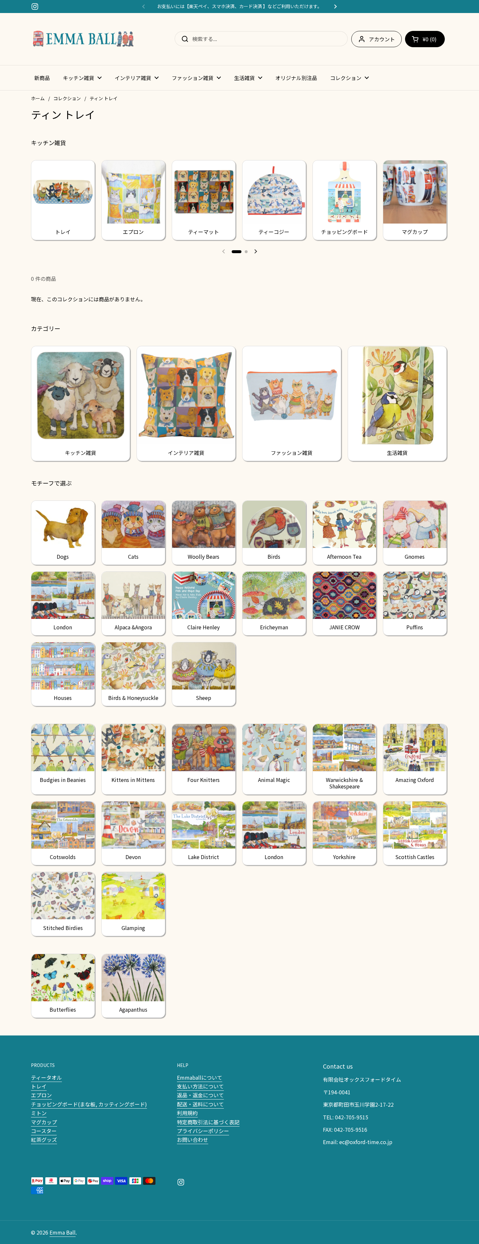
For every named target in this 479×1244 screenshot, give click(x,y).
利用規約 (187, 1113)
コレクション (67, 98)
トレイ (39, 1086)
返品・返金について (200, 1095)
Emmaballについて (199, 1077)
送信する (183, 39)
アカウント (382, 39)
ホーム (38, 98)
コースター (44, 1131)
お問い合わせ (192, 1139)
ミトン (39, 1113)
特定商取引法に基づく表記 (208, 1122)
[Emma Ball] (83, 39)
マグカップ (44, 1122)
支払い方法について (200, 1086)
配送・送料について (200, 1104)
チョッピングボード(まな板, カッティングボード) (89, 1104)
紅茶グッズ (44, 1139)
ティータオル (46, 1077)
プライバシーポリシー (203, 1131)
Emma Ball (63, 1232)
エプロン (41, 1095)
